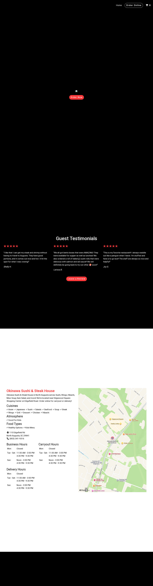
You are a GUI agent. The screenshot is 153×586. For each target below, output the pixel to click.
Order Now (76, 97)
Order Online (133, 5)
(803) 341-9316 (17, 438)
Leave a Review (76, 279)
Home (119, 5)
